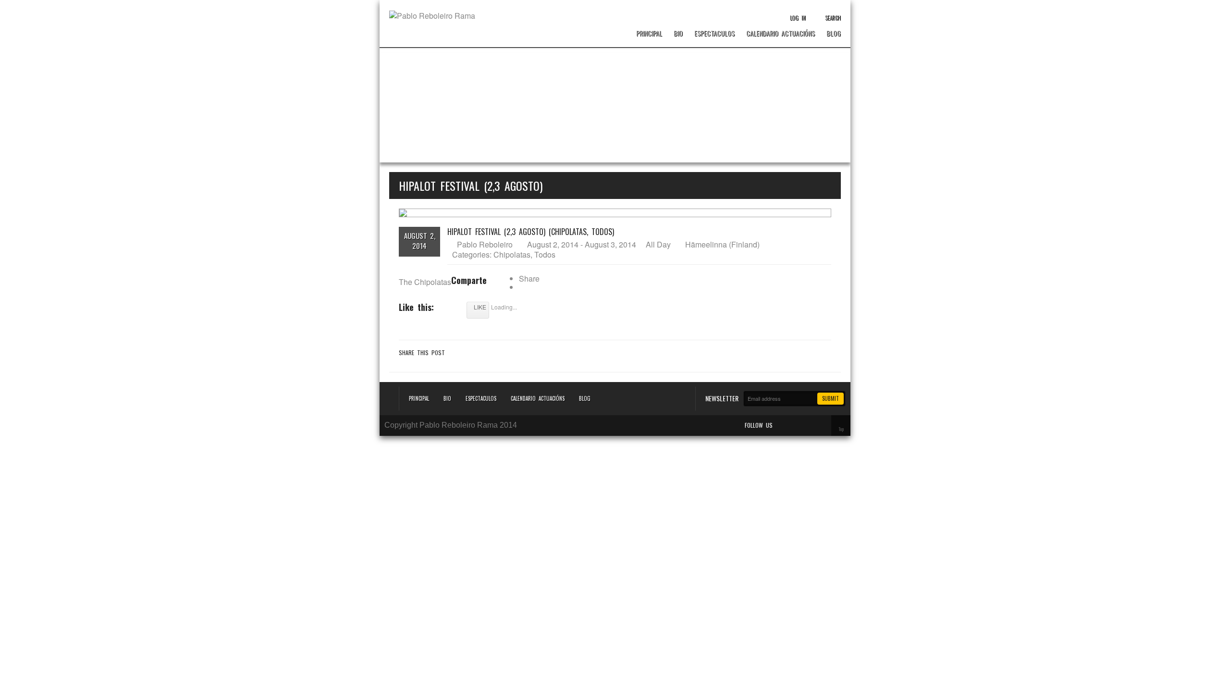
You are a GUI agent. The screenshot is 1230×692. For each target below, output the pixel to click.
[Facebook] (795, 425)
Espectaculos (714, 33)
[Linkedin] (808, 425)
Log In (798, 18)
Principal (649, 33)
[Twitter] (781, 425)
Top (841, 428)
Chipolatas (511, 254)
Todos (544, 254)
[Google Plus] (821, 425)
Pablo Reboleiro (485, 244)
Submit (830, 398)
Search (833, 18)
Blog (833, 33)
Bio (678, 33)
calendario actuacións (780, 33)
